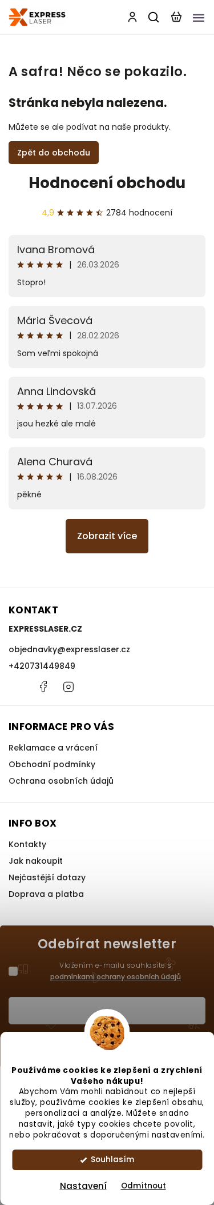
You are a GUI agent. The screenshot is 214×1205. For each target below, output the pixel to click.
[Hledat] (154, 17)
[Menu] (198, 17)
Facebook (42, 686)
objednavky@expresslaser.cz (69, 649)
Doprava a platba (46, 894)
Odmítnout (143, 1185)
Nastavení (83, 1186)
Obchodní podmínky (52, 764)
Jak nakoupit (36, 861)
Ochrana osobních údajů (61, 781)
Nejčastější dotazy (47, 877)
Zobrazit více (107, 535)
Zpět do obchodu (53, 152)
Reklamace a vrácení (53, 747)
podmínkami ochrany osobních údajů (115, 976)
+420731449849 (42, 666)
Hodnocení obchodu (107, 183)
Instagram (68, 686)
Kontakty (27, 844)
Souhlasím (112, 1159)
